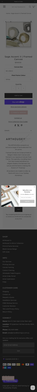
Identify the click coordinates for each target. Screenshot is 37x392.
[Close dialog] (34, 187)
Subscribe (27, 201)
